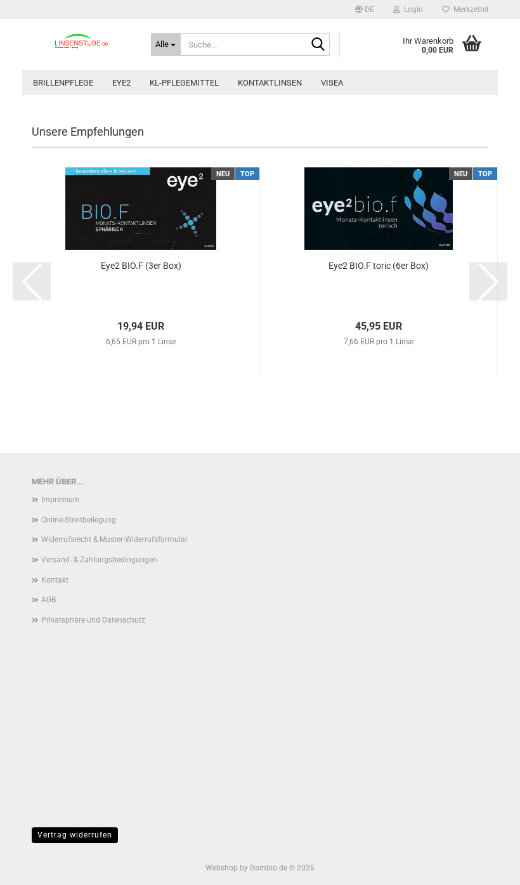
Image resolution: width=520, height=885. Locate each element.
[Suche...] (318, 45)
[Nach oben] (485, 866)
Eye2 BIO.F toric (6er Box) (378, 266)
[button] (365, 9)
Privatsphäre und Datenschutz (93, 620)
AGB (48, 599)
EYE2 (121, 82)
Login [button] (411, 9)
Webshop (221, 867)
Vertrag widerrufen (74, 834)
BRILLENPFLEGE (63, 82)
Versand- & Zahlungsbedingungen (99, 559)
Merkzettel (469, 9)
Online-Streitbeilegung (78, 519)
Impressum (60, 499)
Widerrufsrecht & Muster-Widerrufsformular (114, 539)
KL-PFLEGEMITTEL (184, 82)
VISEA (332, 82)
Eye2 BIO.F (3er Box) (141, 266)
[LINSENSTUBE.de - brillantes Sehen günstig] (82, 41)
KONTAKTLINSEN (270, 82)
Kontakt (54, 580)
